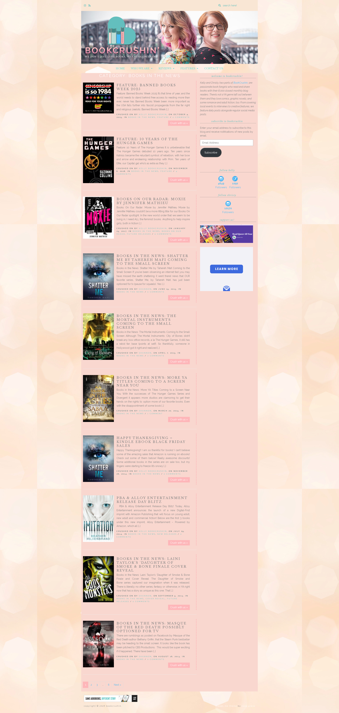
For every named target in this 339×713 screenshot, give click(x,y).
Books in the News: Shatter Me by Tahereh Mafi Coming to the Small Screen (152, 260)
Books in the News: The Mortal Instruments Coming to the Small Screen (147, 322)
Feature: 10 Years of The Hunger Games (147, 141)
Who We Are (141, 68)
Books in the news (141, 117)
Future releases (139, 234)
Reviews (166, 68)
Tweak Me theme (226, 706)
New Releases (167, 534)
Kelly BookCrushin (153, 114)
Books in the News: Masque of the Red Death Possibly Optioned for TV (152, 627)
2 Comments (155, 356)
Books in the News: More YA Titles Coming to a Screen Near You (152, 381)
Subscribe (210, 152)
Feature (163, 117)
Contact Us (213, 68)
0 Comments (181, 117)
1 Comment (155, 414)
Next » (117, 684)
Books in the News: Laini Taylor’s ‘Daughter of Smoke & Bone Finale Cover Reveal (151, 564)
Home (120, 68)
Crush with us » (179, 123)
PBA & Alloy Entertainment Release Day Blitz (152, 500)
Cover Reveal (155, 599)
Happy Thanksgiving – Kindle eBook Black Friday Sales (151, 442)
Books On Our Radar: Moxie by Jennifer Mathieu (151, 201)
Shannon (145, 289)
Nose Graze (248, 706)
